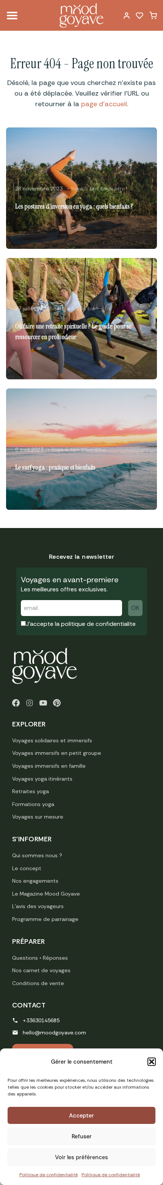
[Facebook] (16, 703)
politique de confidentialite (98, 624)
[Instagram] (29, 703)
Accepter (81, 1115)
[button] (151, 1062)
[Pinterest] (57, 703)
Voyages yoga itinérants (42, 778)
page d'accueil (104, 103)
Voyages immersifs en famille (49, 765)
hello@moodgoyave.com (54, 1032)
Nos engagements (35, 880)
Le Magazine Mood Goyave (46, 893)
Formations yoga (33, 804)
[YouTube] (43, 703)
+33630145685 (41, 1020)
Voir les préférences (81, 1157)
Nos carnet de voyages (41, 970)
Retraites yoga (30, 791)
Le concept (26, 868)
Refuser (82, 1136)
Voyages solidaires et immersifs (52, 740)
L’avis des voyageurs (38, 906)
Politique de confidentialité (48, 1175)
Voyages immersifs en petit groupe (56, 753)
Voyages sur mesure (37, 816)
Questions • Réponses (40, 957)
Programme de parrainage (45, 919)
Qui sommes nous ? (37, 855)
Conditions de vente (38, 983)
